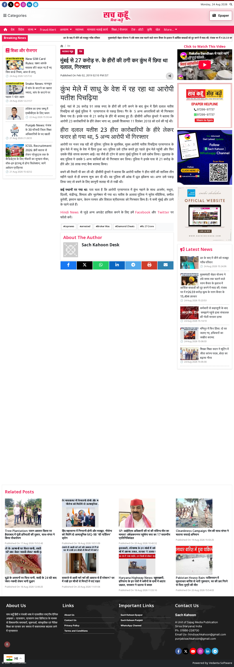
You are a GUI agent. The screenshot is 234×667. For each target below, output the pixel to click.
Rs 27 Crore (147, 226)
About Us (69, 615)
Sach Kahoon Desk (100, 245)
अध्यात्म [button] (64, 30)
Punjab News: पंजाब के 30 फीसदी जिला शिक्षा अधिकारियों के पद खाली (38, 130)
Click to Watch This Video (205, 47)
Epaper (223, 15)
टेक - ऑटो (137, 30)
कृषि (149, 30)
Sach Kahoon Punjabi (132, 620)
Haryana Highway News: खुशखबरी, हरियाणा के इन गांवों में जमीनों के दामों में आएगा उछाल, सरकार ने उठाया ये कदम (142, 581)
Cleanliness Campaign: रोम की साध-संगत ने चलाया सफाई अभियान (202, 533)
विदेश (21, 30)
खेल (158, 30)
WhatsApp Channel (131, 625)
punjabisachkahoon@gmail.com (195, 638)
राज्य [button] (30, 30)
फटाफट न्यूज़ (67, 51)
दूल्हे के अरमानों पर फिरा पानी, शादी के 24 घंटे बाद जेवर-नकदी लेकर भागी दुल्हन (30, 580)
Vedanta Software (220, 663)
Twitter (163, 213)
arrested (85, 226)
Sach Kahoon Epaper (132, 615)
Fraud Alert (48, 30)
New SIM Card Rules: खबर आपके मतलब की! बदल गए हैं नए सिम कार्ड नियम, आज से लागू (29, 65)
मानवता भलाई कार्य (97, 30)
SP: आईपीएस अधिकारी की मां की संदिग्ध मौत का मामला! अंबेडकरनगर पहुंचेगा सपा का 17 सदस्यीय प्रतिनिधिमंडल (144, 534)
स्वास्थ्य (79, 30)
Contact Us (70, 620)
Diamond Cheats (126, 226)
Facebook (142, 213)
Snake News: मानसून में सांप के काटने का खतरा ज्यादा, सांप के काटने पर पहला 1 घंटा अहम (29, 90)
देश (12, 30)
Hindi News (70, 213)
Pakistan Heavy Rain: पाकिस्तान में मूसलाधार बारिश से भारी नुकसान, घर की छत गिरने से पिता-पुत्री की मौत (202, 581)
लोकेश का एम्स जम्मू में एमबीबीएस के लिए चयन (37, 111)
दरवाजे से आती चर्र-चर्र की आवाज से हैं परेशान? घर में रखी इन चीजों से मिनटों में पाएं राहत (88, 580)
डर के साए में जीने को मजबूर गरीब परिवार (55, 38)
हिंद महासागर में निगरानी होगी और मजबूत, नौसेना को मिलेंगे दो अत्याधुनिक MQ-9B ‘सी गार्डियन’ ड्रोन (87, 534)
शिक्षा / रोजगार (119, 30)
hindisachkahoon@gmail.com (207, 634)
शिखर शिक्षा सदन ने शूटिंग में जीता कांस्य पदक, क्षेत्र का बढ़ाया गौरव (214, 353)
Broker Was (103, 226)
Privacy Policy (71, 625)
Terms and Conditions (76, 630)
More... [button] (169, 30)
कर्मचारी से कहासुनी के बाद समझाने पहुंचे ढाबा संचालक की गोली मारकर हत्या (214, 313)
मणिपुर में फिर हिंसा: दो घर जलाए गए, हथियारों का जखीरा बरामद (213, 333)
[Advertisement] (204, 428)
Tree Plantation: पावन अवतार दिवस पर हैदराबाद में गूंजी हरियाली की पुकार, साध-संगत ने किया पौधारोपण (30, 534)
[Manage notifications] (7, 644)
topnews (69, 226)
